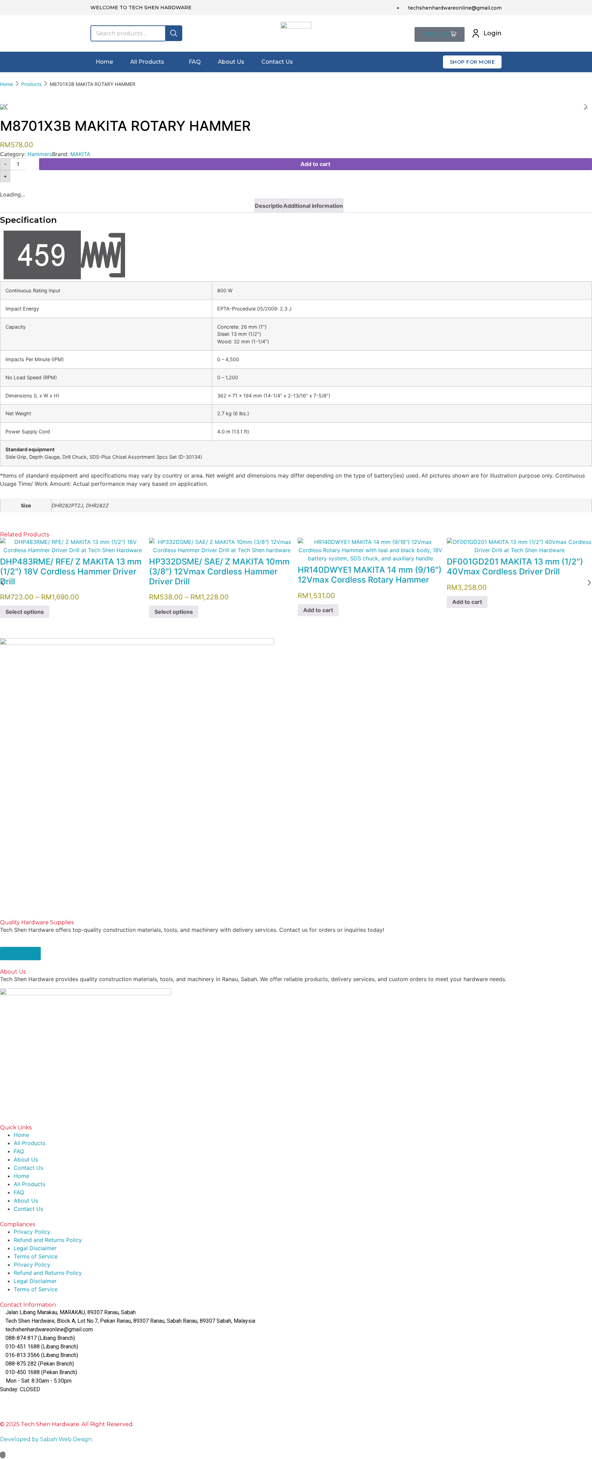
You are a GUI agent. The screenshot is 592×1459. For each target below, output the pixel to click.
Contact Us (28, 1167)
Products (31, 84)
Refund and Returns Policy (48, 1239)
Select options (24, 612)
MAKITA (80, 154)
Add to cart (315, 164)
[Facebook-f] (8, 1402)
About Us (26, 1159)
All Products (29, 1143)
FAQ (19, 1151)
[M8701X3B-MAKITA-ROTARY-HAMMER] (296, 107)
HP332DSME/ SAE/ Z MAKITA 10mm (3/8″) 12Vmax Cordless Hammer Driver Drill (219, 571)
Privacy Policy (32, 1231)
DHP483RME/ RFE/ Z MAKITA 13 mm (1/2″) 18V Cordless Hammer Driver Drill (70, 571)
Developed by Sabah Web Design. (46, 1439)
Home (6, 84)
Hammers (39, 154)
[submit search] (173, 33)
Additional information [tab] (313, 205)
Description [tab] (270, 205)
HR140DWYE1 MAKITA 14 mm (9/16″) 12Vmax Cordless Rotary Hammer (370, 575)
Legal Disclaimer (35, 1248)
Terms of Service (36, 1256)
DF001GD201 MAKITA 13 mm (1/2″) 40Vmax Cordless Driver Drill (515, 566)
